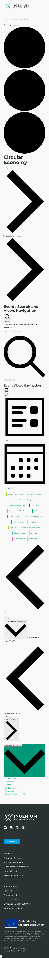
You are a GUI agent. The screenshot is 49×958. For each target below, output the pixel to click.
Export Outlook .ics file (15, 794)
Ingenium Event (14, 516)
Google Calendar (12, 778)
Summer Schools (20, 533)
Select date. (33, 637)
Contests (12, 511)
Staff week (13, 527)
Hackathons (37, 511)
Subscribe (12, 842)
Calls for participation (19, 505)
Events (8, 168)
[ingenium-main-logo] (20, 6)
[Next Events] (5, 612)
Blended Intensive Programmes (25, 500)
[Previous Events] (25, 609)
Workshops (33, 539)
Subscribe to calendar (13, 745)
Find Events (9, 380)
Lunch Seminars (18, 522)
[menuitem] (10, 951)
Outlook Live (11, 788)
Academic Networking (35, 494)
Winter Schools (19, 539)
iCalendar (9, 782)
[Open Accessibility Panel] (1, 956)
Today (6, 617)
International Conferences (33, 516)
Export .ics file (11, 791)
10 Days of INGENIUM (15, 494)
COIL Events (35, 505)
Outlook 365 (10, 785)
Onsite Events (33, 522)
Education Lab (24, 511)
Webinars (33, 533)
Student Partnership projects (31, 527)
